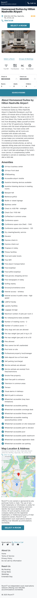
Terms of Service (8, 556)
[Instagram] (13, 544)
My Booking (6, 569)
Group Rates (6, 572)
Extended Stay (7, 577)
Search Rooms (18, 92)
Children (28, 84)
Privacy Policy (7, 558)
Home (4, 554)
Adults (15, 84)
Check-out (23, 76)
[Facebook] (3, 544)
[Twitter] (8, 544)
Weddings (5, 574)
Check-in (4, 76)
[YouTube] (18, 544)
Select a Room (18, 25)
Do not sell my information (12, 561)
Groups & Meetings (26, 59)
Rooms (3, 84)
